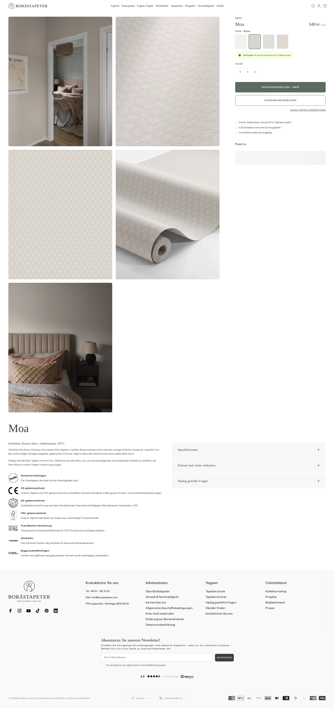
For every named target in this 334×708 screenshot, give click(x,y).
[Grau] (268, 42)
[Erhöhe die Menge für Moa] (256, 72)
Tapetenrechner (216, 597)
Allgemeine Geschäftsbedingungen (169, 608)
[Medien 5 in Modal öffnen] (60, 347)
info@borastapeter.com (105, 597)
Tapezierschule (215, 591)
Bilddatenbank (275, 602)
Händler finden (215, 608)
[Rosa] (282, 42)
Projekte (271, 597)
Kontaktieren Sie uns (219, 613)
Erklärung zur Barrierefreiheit (165, 619)
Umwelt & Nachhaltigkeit (162, 597)
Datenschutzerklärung (160, 624)
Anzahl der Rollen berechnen (308, 110)
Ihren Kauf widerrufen (160, 613)
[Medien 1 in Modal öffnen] (60, 81)
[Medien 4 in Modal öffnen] (168, 214)
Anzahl (239, 63)
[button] (167, 676)
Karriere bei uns (156, 602)
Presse (270, 608)
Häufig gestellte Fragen (221, 602)
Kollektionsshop (276, 591)
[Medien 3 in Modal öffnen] (60, 214)
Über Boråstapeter (158, 591)
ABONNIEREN (224, 657)
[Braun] (254, 42)
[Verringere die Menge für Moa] (239, 72)
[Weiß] (240, 42)
